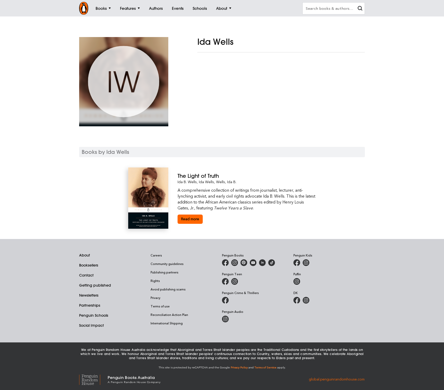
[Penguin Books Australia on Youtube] (253, 262)
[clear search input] (360, 9)
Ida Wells (206, 181)
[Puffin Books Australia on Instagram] (296, 281)
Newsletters (88, 295)
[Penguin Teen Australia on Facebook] (225, 281)
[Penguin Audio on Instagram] (225, 319)
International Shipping (167, 323)
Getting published (95, 285)
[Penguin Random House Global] (93, 379)
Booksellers (88, 265)
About (84, 255)
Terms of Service (265, 367)
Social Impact (91, 325)
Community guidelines (167, 263)
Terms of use (160, 306)
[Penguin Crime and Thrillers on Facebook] (225, 300)
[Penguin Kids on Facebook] (296, 262)
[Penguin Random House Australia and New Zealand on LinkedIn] (262, 262)
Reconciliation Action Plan (169, 314)
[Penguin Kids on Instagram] (306, 262)
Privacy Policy (239, 367)
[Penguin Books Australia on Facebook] (225, 262)
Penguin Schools (93, 315)
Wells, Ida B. (226, 181)
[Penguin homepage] (83, 8)
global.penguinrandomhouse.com (337, 379)
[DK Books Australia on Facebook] (296, 300)
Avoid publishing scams (168, 289)
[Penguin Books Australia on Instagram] (234, 262)
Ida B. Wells (187, 181)
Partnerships (89, 305)
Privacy (155, 297)
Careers (156, 255)
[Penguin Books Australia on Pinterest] (243, 262)
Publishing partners (164, 272)
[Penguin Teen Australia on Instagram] (234, 281)
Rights (155, 280)
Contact (86, 275)
